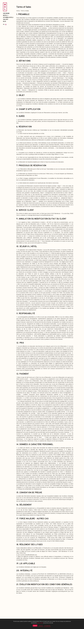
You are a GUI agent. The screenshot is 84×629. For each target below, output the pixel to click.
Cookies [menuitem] (70, 617)
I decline (40, 625)
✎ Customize (47, 625)
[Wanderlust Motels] (5, 6)
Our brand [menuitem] (6, 13)
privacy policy (40, 622)
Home (18, 10)
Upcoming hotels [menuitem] (8, 17)
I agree (35, 625)
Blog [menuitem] (4, 21)
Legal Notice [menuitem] (41, 617)
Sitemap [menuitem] (33, 617)
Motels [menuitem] (5, 15)
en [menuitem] (5, 24)
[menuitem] (81, 601)
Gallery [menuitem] (5, 19)
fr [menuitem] (3, 24)
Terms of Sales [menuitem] (61, 617)
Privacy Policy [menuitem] (51, 617)
